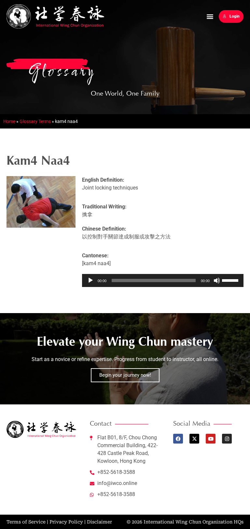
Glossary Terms (35, 121)
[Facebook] (178, 439)
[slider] (231, 280)
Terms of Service (26, 521)
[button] (210, 16)
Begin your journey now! (125, 375)
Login (234, 16)
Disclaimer (99, 521)
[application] (162, 280)
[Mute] (217, 280)
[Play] (90, 280)
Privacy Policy (66, 521)
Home (9, 121)
